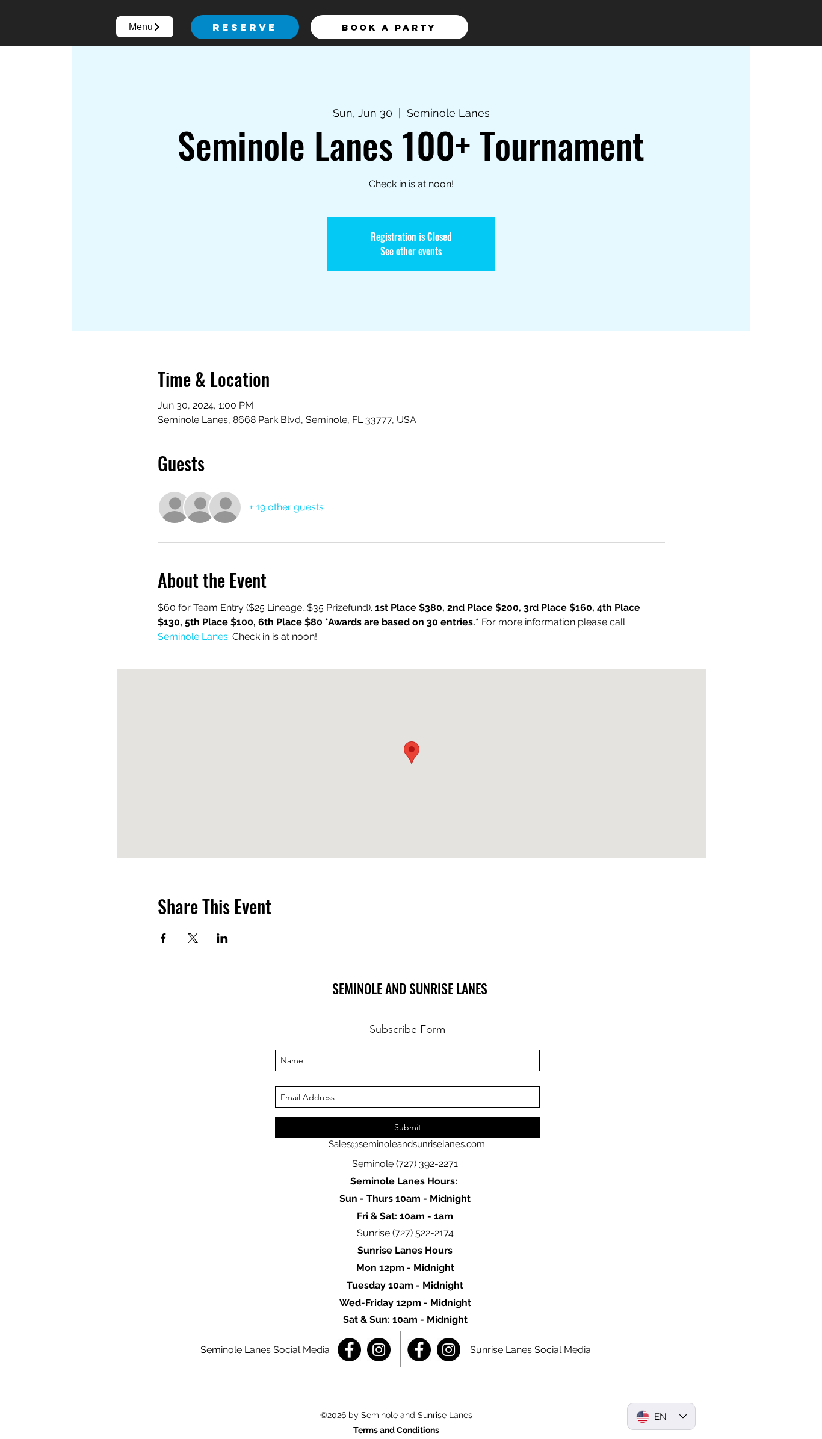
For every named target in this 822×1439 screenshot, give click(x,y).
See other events (411, 251)
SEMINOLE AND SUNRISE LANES (409, 988)
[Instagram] (379, 1349)
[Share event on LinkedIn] (222, 938)
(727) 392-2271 (427, 1163)
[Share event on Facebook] (163, 938)
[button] (144, 26)
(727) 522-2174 (423, 1233)
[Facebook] (349, 1349)
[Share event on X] (193, 938)
